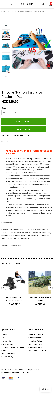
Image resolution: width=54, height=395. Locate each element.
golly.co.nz (27, 4)
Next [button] (5, 76)
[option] (32, 48)
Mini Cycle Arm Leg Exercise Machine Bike (14, 298)
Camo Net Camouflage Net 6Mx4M (40, 298)
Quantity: (5, 108)
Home (3, 12)
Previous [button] (5, 25)
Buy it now (23, 130)
